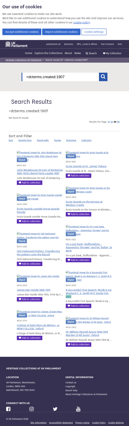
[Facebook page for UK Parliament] (9, 409)
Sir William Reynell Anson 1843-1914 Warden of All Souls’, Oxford (87, 333)
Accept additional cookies (21, 32)
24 (111, 122)
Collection (86, 140)
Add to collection (31, 182)
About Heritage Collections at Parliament (86, 394)
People (57, 140)
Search (92, 53)
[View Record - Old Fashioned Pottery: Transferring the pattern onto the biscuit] (40, 241)
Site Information (39, 422)
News (77, 53)
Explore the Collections (48, 53)
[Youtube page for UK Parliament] (78, 409)
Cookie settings (94, 32)
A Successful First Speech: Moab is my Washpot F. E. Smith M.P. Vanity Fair (89, 293)
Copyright (70, 386)
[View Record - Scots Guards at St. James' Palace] (89, 156)
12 (109, 122)
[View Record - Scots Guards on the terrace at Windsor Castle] (89, 192)
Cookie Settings (116, 422)
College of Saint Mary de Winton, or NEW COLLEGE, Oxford (38, 327)
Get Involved (107, 44)
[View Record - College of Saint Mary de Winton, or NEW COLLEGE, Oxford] (40, 315)
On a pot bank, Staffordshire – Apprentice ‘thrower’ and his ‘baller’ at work (89, 247)
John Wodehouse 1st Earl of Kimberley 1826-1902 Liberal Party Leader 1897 (40, 171)
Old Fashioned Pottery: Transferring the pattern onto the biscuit (38, 253)
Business (68, 44)
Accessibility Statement (61, 422)
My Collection (113, 53)
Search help (71, 390)
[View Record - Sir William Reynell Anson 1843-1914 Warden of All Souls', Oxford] (89, 322)
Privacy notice (82, 422)
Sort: (11, 140)
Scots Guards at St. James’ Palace (86, 166)
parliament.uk (53, 44)
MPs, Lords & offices (87, 44)
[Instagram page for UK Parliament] (32, 409)
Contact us (70, 382)
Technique (71, 140)
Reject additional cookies (61, 32)
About (68, 53)
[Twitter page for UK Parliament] (56, 409)
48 (115, 121)
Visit (120, 44)
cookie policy (81, 22)
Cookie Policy (99, 422)
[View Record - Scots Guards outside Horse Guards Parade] (40, 199)
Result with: (43, 140)
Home (28, 53)
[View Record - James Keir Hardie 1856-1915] (40, 280)
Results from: (25, 140)
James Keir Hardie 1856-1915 (33, 290)
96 (118, 122)
